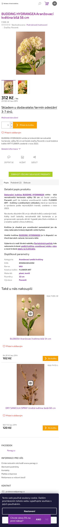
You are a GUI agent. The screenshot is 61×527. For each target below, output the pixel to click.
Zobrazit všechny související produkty (30, 174)
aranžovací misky (43, 246)
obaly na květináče (26, 249)
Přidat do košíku (27, 125)
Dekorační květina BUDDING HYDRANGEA (24, 194)
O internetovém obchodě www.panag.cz (19, 463)
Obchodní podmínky (10, 467)
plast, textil (24, 273)
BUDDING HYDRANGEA (29, 235)
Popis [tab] (6, 182)
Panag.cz (11, 450)
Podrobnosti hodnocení (37, 25)
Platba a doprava (9, 474)
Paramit (23, 280)
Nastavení (29, 511)
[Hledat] (40, 3)
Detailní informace (9, 149)
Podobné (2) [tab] (16, 182)
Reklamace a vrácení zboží (13, 477)
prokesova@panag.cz (15, 491)
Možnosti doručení (9, 117)
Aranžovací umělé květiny (31, 259)
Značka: (11, 27)
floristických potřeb (43, 243)
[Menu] (54, 3)
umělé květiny (27, 246)
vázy (54, 246)
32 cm (21, 276)
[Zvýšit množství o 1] (11, 123)
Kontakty (5, 470)
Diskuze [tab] (27, 182)
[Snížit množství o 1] (11, 126)
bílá (21, 266)
